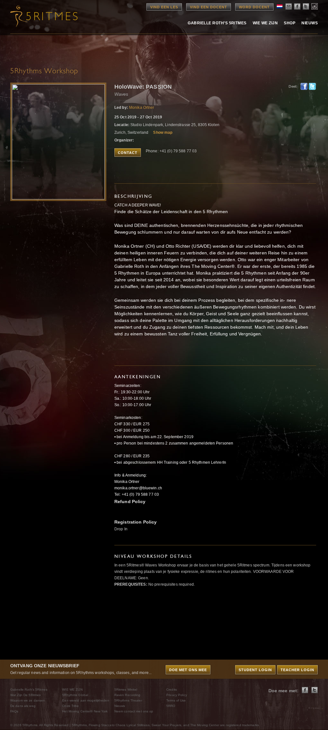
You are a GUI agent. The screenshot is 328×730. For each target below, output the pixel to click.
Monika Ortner (141, 107)
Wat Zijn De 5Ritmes (25, 695)
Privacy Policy (176, 695)
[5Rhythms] (45, 16)
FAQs (14, 711)
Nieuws (309, 23)
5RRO (170, 706)
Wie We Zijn (265, 23)
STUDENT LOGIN (255, 670)
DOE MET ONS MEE (188, 670)
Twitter (312, 86)
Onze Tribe (70, 706)
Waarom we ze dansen (27, 700)
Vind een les (164, 7)
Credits (171, 689)
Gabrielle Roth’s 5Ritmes (217, 23)
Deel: (293, 86)
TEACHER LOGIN (297, 670)
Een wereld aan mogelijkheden (85, 700)
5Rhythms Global (75, 695)
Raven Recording (127, 695)
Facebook (304, 86)
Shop (289, 23)
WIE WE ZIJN (72, 689)
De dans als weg (23, 706)
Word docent (254, 7)
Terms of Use (176, 700)
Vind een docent (208, 7)
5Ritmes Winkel (125, 689)
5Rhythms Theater (128, 700)
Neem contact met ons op (133, 711)
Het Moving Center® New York (85, 711)
